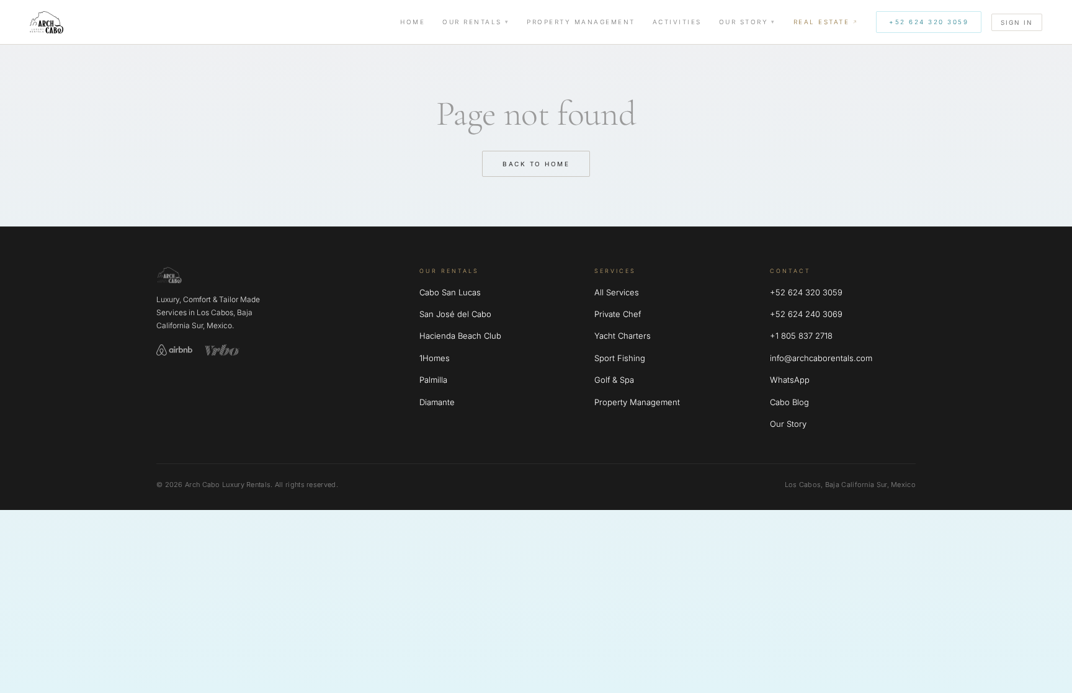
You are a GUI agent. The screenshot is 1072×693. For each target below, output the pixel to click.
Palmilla (433, 380)
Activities (677, 21)
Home (412, 21)
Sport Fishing (619, 358)
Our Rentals (472, 21)
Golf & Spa (614, 380)
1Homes (434, 358)
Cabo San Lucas (450, 292)
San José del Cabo (455, 314)
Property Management (581, 21)
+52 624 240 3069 (806, 314)
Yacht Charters (622, 336)
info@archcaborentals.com (821, 358)
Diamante (437, 402)
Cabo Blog (789, 402)
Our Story (744, 21)
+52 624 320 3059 (928, 21)
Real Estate (821, 21)
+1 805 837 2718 (801, 336)
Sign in (1017, 22)
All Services (616, 292)
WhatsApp (790, 380)
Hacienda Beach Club (460, 336)
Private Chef (617, 314)
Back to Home (536, 164)
